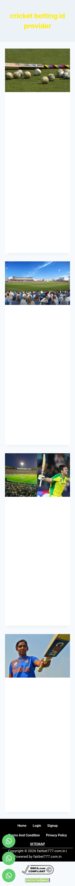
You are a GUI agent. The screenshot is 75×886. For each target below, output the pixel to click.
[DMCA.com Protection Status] (37, 880)
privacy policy (56, 835)
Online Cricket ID (23, 99)
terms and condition (24, 835)
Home (22, 826)
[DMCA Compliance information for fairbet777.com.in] (37, 869)
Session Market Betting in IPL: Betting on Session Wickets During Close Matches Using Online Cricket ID (37, 134)
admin (18, 170)
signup (52, 826)
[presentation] (37, 70)
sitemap (37, 844)
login (37, 826)
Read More (21, 245)
